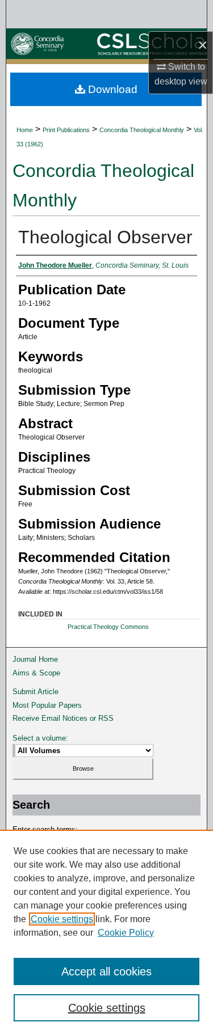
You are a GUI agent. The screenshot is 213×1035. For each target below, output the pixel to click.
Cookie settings (62, 919)
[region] (106, 932)
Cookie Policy (126, 932)
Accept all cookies (106, 971)
